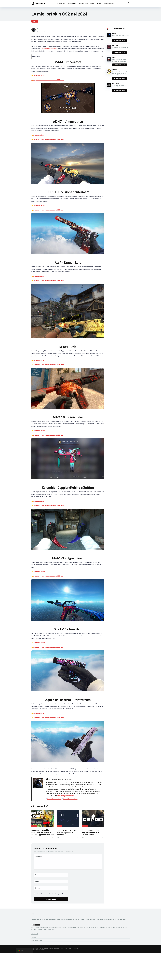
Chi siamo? (34, 934)
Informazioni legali (36, 940)
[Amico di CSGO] (38, 2)
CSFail (114, 33)
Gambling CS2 (61, 3)
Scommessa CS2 (109, 3)
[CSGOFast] (109, 87)
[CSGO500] (109, 49)
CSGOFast (115, 83)
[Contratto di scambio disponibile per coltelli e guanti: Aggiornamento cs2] (42, 818)
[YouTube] (53, 799)
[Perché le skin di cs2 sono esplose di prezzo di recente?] (68, 818)
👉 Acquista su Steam (38, 75)
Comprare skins (83, 3)
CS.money (43, 48)
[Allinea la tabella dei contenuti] (101, 56)
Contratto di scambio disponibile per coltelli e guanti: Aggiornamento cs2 (42, 832)
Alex (40, 29)
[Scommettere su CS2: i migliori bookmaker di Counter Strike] (93, 818)
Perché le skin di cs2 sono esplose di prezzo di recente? (67, 832)
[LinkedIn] (69, 799)
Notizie (99, 3)
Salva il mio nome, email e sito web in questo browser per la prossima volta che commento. (62, 894)
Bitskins (55, 48)
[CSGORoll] (109, 61)
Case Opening (72, 3)
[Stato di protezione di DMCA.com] (35, 925)
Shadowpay (49, 48)
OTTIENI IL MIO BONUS (119, 40)
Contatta (33, 937)
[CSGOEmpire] (109, 73)
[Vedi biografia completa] (75, 796)
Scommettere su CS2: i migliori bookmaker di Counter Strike (91, 832)
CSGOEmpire (116, 70)
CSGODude (34, 927)
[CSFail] (109, 37)
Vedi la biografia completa (65, 796)
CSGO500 (115, 45)
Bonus (92, 3)
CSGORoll (115, 58)
